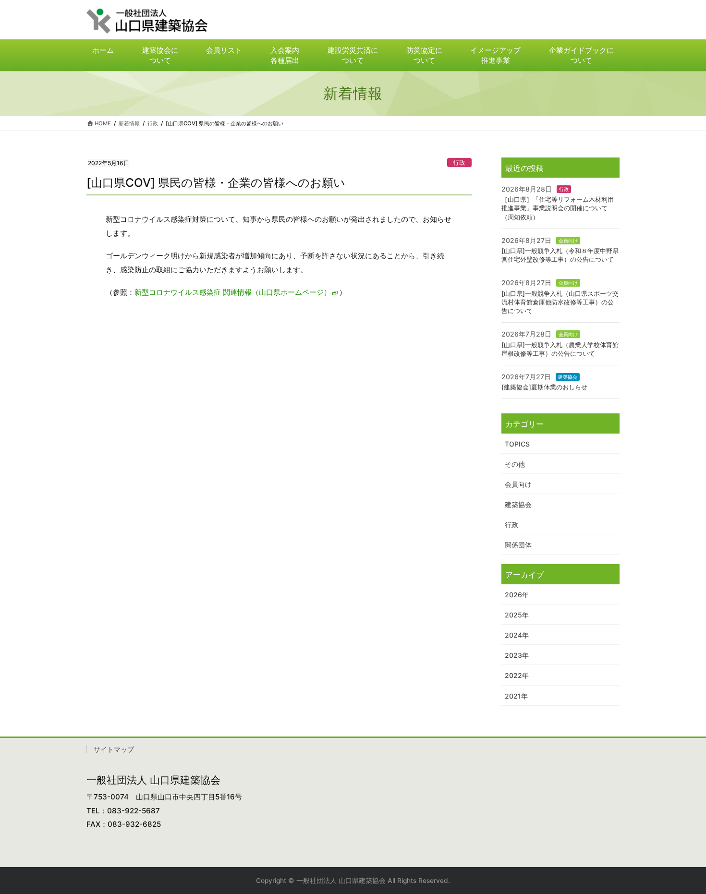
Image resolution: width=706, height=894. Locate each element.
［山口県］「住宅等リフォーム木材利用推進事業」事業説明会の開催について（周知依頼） (557, 207)
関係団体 (518, 545)
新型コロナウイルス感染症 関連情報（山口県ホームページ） (232, 292)
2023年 (517, 655)
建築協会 (567, 377)
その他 (515, 464)
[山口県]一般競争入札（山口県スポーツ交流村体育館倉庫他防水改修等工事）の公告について (560, 302)
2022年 (517, 675)
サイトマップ (114, 749)
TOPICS (517, 444)
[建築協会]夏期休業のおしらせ (544, 387)
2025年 (517, 615)
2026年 (517, 595)
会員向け (568, 240)
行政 (459, 162)
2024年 (517, 635)
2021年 (516, 696)
